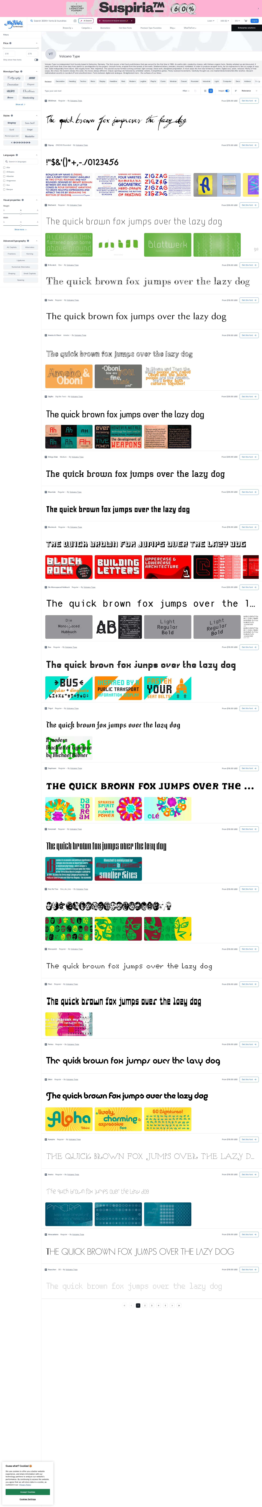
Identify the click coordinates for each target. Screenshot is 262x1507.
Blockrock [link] (52, 527)
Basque (9, 189)
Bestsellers (105, 28)
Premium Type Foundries (151, 28)
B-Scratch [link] (52, 265)
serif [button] (11, 129)
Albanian (10, 176)
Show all (19, 104)
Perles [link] (50, 1044)
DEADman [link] (52, 101)
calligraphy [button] (13, 78)
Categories (86, 28)
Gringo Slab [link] (53, 457)
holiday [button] (11, 91)
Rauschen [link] (52, 1270)
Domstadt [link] (52, 829)
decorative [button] (12, 84)
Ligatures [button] (21, 260)
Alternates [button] (29, 247)
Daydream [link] (52, 768)
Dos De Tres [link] (53, 889)
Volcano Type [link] (76, 101)
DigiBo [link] (50, 397)
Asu (8, 185)
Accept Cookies (27, 1492)
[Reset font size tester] (195, 91)
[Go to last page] (179, 1305)
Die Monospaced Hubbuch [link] (59, 587)
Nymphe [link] (51, 1139)
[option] (11, 123)
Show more (19, 229)
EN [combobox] (236, 21)
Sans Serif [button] (29, 123)
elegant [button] (30, 84)
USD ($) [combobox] (224, 21)
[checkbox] (36, 60)
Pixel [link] (50, 984)
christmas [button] (29, 91)
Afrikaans (10, 172)
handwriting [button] (28, 98)
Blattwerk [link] (52, 205)
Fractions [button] (12, 254)
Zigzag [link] (50, 145)
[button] (258, 8)
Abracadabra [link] (53, 1234)
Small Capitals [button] (30, 273)
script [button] (29, 129)
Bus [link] (49, 647)
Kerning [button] (29, 254)
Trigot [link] (50, 708)
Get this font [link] (247, 100)
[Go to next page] (172, 1305)
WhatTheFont (189, 28)
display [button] (12, 123)
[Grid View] (205, 91)
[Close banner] (132, 20)
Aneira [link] (50, 1174)
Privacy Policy (25, 1484)
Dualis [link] (50, 300)
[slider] (3, 48)
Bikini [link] (50, 1079)
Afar (8, 167)
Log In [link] (254, 21)
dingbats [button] (21, 142)
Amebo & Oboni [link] (54, 335)
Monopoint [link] (52, 949)
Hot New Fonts (125, 28)
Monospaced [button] (12, 136)
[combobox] (61, 21)
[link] (31, 20)
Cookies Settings (28, 1499)
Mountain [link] (52, 492)
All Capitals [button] (12, 247)
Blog (172, 28)
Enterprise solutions (246, 27)
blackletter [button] (29, 136)
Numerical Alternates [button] (21, 267)
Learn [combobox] (209, 21)
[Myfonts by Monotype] (13, 24)
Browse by (67, 28)
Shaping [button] (11, 273)
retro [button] (10, 97)
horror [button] (32, 78)
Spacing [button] (20, 280)
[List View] (211, 91)
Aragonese (11, 181)
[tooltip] (10, 43)
